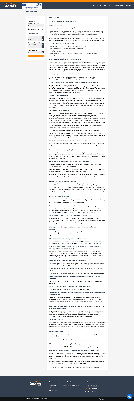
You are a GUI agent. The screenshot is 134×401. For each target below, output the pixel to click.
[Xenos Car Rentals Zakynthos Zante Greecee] (32, 6)
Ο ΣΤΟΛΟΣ (103, 5)
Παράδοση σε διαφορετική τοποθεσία (36, 29)
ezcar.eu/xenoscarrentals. (54, 368)
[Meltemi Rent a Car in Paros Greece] (35, 383)
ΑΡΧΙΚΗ (95, 5)
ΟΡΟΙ (110, 5)
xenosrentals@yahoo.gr (46, 1)
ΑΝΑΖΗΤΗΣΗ (35, 56)
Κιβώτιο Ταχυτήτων (32, 50)
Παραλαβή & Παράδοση (33, 23)
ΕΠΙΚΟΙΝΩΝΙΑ (119, 5)
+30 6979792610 (56, 1)
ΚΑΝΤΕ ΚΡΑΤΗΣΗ (53, 390)
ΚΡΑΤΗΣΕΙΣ (129, 5)
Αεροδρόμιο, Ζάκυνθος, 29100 (32, 1)
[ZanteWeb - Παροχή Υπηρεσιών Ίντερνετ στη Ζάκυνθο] (101, 398)
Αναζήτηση (30, 17)
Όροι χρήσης (53, 387)
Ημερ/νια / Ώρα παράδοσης (34, 42)
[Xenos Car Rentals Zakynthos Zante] (11, 6)
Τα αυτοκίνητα (53, 385)
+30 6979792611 (92, 389)
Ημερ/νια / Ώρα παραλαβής (34, 34)
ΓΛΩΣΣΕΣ (105, 1)
